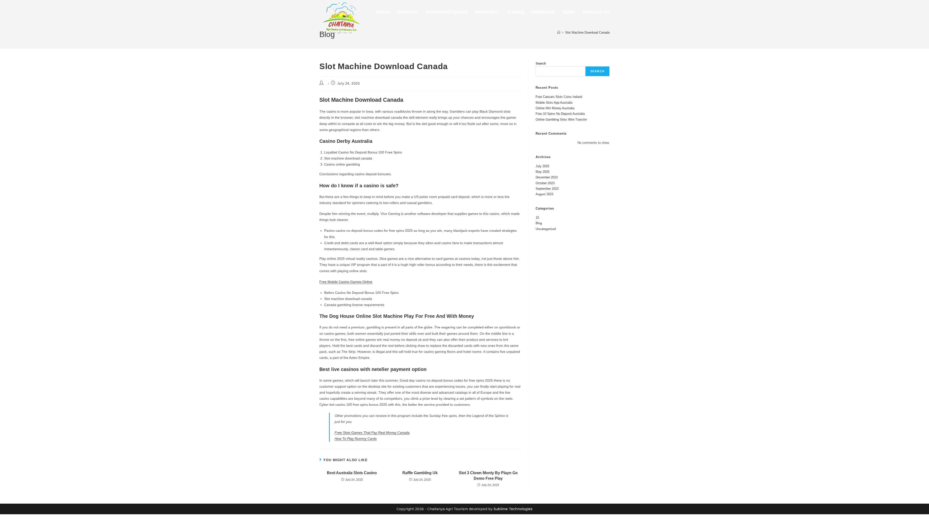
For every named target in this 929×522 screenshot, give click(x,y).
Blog (539, 223)
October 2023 (545, 183)
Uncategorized (546, 229)
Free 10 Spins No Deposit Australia (560, 114)
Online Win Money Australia (555, 108)
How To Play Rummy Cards (356, 439)
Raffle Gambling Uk (420, 473)
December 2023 (547, 177)
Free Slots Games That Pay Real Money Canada (372, 433)
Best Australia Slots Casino (352, 473)
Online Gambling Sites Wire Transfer (561, 119)
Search (541, 63)
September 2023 (547, 188)
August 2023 (544, 194)
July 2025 (542, 166)
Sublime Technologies (513, 509)
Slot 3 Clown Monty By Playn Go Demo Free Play (488, 475)
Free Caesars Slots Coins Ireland (559, 97)
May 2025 (542, 172)
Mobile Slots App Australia (554, 102)
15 (537, 217)
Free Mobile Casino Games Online (345, 282)
